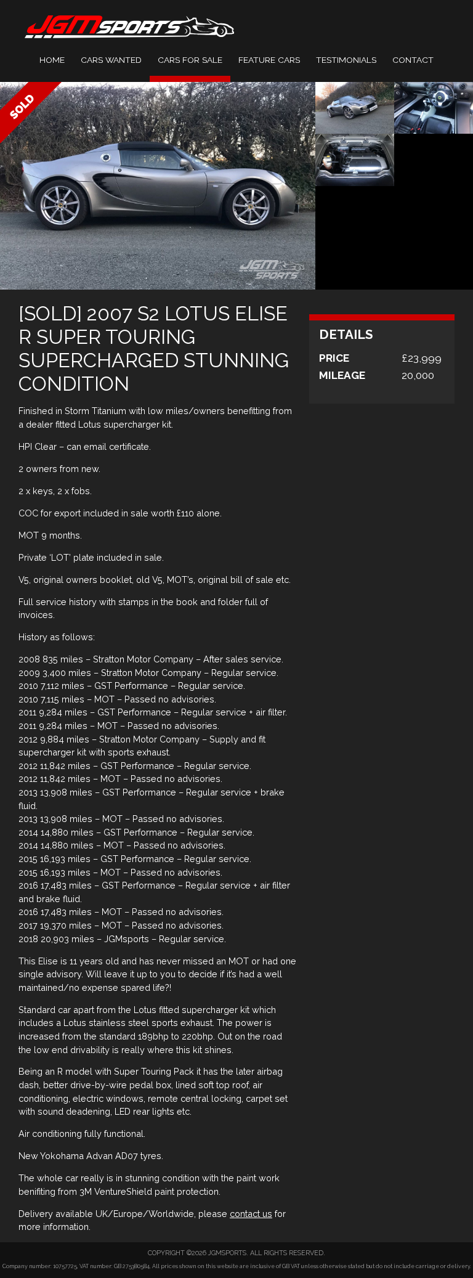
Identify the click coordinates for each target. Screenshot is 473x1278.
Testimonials (346, 60)
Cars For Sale (190, 60)
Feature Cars (269, 60)
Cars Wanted (111, 60)
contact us (251, 1213)
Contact (413, 60)
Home (52, 60)
